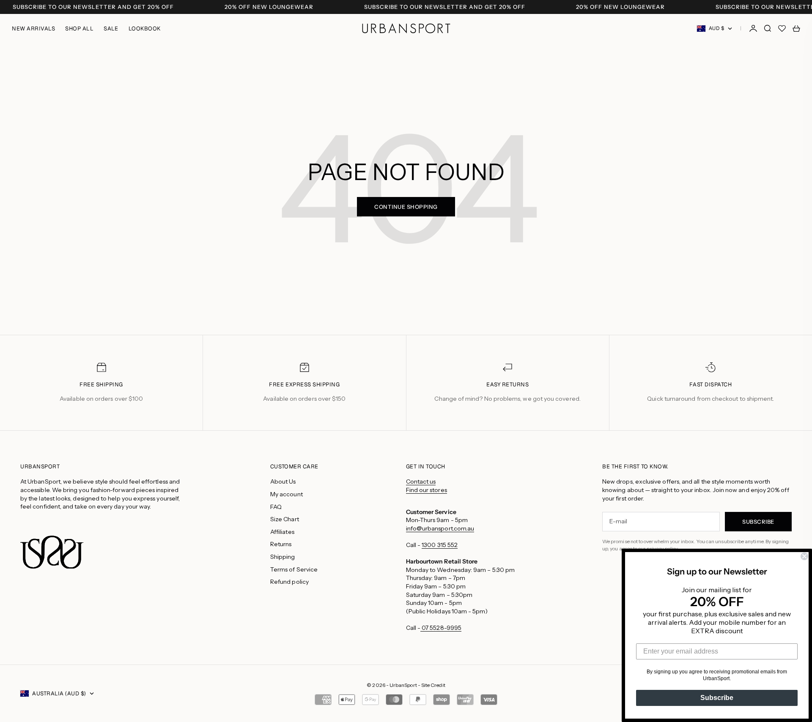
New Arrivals (33, 28)
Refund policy (289, 581)
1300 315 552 (440, 545)
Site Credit (433, 685)
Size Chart (284, 519)
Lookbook (145, 28)
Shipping (282, 557)
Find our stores (426, 490)
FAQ (276, 507)
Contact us (421, 481)
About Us (283, 481)
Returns (281, 544)
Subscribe (716, 697)
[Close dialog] (804, 556)
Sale (111, 28)
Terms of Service (294, 569)
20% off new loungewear (269, 7)
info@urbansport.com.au (440, 528)
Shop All (79, 28)
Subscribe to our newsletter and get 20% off (93, 7)
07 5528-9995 (440, 628)
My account (286, 494)
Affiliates (282, 532)
